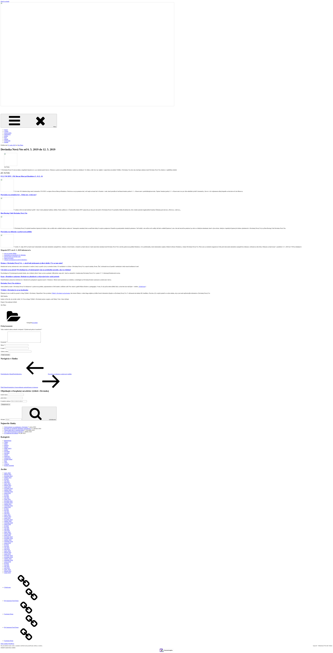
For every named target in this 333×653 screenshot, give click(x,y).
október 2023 (7, 477)
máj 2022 (6, 498)
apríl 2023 (7, 482)
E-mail (3, 348)
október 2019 (7, 540)
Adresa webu (4, 351)
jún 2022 (6, 496)
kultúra (6, 136)
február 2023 (7, 485)
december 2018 (8, 555)
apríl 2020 (7, 530)
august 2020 (7, 524)
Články (6, 442)
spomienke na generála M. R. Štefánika (15, 255)
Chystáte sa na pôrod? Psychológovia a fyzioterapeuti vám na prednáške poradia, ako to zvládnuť (36, 270)
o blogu (6, 131)
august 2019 (7, 543)
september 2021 (8, 505)
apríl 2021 (7, 513)
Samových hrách (8, 258)
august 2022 (7, 493)
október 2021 (7, 504)
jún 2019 (6, 546)
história (6, 447)
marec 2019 (7, 551)
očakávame (7, 140)
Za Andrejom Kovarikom (11, 433)
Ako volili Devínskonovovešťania (13, 431)
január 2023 (7, 487)
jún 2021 (6, 510)
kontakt (6, 142)
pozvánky (7, 453)
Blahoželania (7, 440)
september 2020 (8, 523)
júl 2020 (6, 526)
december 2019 (8, 537)
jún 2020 (6, 527)
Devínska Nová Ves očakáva (11, 283)
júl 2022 (6, 494)
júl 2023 (6, 479)
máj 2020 (6, 529)
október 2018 (7, 558)
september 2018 (8, 560)
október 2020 (7, 521)
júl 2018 (6, 563)
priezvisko (3, 398)
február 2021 (7, 516)
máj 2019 (6, 547)
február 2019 (7, 552)
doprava (6, 445)
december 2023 (8, 476)
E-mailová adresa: (6, 401)
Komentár (4, 342)
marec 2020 (7, 532)
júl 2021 (6, 509)
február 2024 (7, 474)
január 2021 (7, 518)
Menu (54, 126)
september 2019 (8, 541)
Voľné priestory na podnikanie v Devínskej (16, 427)
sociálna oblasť (8, 459)
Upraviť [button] (315, 645)
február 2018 (7, 571)
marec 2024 (7, 473)
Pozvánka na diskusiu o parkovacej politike (16, 232)
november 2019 (8, 538)
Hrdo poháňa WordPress (7, 643)
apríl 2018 (7, 568)
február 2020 (7, 533)
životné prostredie (9, 465)
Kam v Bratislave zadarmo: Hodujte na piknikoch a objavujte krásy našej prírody (30, 276)
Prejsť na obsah (5, 1)
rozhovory (7, 456)
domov (6, 129)
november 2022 (8, 488)
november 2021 (8, 502)
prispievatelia (7, 133)
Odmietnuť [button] (321, 645)
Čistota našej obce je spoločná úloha (14, 430)
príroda (6, 139)
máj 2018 (6, 566)
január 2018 (7, 572)
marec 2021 (7, 515)
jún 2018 (6, 565)
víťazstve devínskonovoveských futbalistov (15, 259)
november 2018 (8, 557)
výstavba (6, 464)
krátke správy (8, 448)
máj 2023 (6, 480)
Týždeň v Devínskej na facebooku (61, 293)
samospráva (7, 134)
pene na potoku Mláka (10, 253)
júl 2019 (6, 544)
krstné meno (4, 394)
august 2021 (7, 507)
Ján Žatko (20, 145)
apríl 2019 (7, 549)
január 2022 (7, 499)
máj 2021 (6, 512)
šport (5, 137)
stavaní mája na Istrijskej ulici (12, 256)
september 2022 (8, 491)
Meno (3, 345)
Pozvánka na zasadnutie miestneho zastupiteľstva (17, 428)
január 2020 (7, 535)
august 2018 (7, 562)
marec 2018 (7, 569)
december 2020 (8, 519)
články (6, 443)
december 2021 (8, 501)
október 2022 (7, 490)
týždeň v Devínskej (6, 108)
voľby (6, 462)
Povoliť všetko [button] (328, 645)
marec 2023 (7, 484)
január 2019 (7, 554)
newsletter (35, 322)
